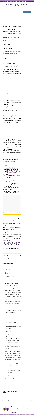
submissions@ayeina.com (14, 412)
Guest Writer (8, 258)
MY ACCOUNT (12, 1)
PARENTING (20, 1)
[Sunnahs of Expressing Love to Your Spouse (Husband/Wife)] (18, 266)
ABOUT (25, 1)
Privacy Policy (23, 414)
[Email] (17, 8)
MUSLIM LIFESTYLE (16, 1)
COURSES (10, 1)
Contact (30, 414)
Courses (17, 414)
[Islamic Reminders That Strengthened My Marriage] (6, 266)
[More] (23, 8)
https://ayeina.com (8, 259)
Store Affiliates (25, 414)
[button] (30, 1)
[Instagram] (24, 408)
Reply (6, 314)
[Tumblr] (20, 8)
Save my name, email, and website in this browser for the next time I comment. (10, 391)
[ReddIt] (19, 8)
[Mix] (18, 8)
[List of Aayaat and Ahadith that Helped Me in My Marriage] (12, 266)
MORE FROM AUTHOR (10, 263)
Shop (7, 1)
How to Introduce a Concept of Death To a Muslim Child (17, 255)
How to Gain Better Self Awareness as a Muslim (7, 255)
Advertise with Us (28, 414)
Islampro (5, 374)
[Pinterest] (13, 8)
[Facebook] (28, 0)
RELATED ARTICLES (5, 263)
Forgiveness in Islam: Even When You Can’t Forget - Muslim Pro (11, 378)
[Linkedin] (15, 8)
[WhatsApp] (14, 8)
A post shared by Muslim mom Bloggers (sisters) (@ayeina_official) (9, 212)
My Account (14, 414)
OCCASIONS (23, 1)
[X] (30, 0)
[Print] (21, 8)
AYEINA (5, 414)
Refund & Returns (20, 414)
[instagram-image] (3, 400)
